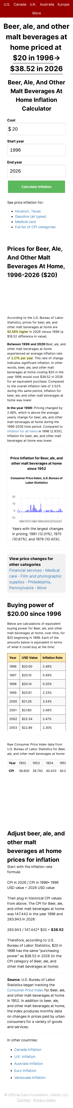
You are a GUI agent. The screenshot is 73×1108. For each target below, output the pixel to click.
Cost (11, 120)
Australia (47, 4)
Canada (20, 4)
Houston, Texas (28, 211)
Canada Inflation (27, 1050)
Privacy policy (44, 1100)
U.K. (33, 4)
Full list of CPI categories (35, 227)
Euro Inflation (25, 1071)
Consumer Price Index (25, 990)
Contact (23, 1100)
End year (14, 162)
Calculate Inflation (36, 187)
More (36, 13)
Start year (15, 141)
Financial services (25, 570)
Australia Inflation (28, 1064)
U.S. (7, 4)
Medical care (25, 222)
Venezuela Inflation (30, 1078)
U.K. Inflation (24, 1057)
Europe (63, 4)
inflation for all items (22, 431)
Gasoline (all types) (30, 216)
